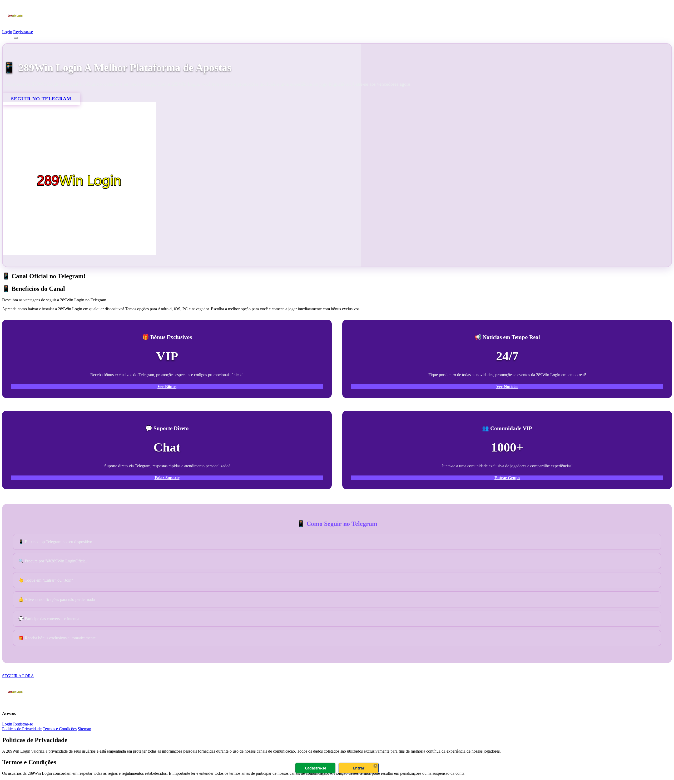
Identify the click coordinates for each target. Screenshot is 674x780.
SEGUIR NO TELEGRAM (41, 98)
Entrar (358, 768)
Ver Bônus (166, 386)
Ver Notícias (507, 386)
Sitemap (84, 729)
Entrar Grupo (507, 477)
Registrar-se (23, 32)
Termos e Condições (60, 729)
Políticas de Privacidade (22, 729)
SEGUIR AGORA (18, 676)
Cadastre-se (315, 768)
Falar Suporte (167, 477)
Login (7, 32)
